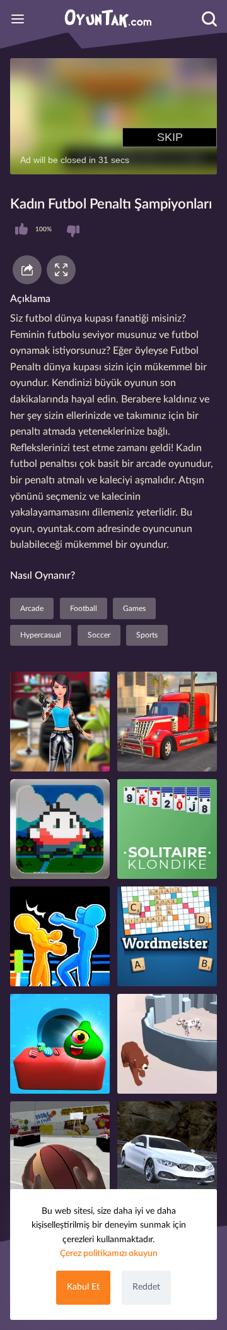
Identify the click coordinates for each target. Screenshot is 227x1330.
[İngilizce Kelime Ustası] (167, 936)
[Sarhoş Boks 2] (60, 936)
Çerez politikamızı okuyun (109, 1253)
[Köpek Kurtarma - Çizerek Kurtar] (167, 1044)
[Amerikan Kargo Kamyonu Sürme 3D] (167, 721)
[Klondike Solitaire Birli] (167, 829)
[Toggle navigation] (17, 19)
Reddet (146, 1287)
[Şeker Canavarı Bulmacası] (60, 1044)
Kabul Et (83, 1287)
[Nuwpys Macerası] (60, 829)
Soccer (99, 635)
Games (134, 608)
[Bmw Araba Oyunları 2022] (167, 1151)
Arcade (32, 608)
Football (83, 608)
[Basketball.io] (60, 1151)
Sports (147, 635)
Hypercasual (40, 635)
